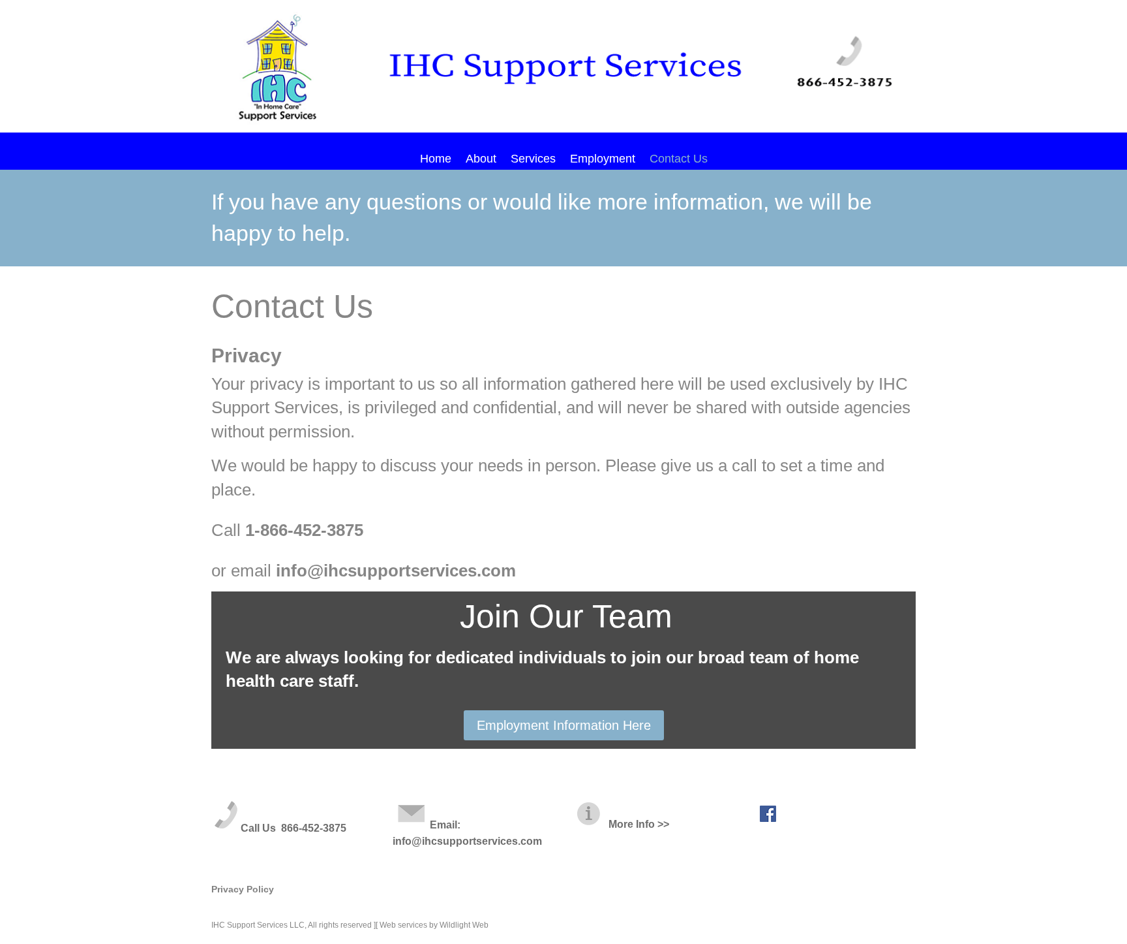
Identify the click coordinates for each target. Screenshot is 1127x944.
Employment (602, 159)
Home (435, 159)
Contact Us (679, 159)
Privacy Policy (242, 889)
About (481, 159)
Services (533, 159)
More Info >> (636, 824)
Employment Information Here (564, 725)
